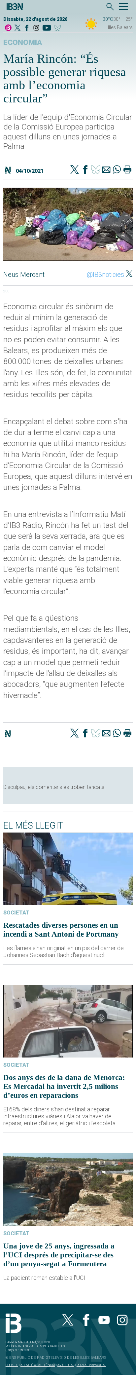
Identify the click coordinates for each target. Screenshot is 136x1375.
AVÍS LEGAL (65, 1365)
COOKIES (12, 1365)
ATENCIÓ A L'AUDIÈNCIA (37, 1365)
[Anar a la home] (8, 28)
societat (16, 913)
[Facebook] (26, 28)
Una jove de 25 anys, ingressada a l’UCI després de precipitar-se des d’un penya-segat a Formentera (59, 1255)
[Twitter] (74, 170)
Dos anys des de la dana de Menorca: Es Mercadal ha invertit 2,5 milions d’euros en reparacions (64, 1086)
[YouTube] (46, 28)
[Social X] (17, 28)
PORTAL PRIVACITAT (91, 1365)
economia (22, 42)
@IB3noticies (105, 275)
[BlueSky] (58, 28)
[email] (106, 170)
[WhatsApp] (116, 170)
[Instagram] (36, 28)
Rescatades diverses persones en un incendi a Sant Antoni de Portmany (61, 929)
